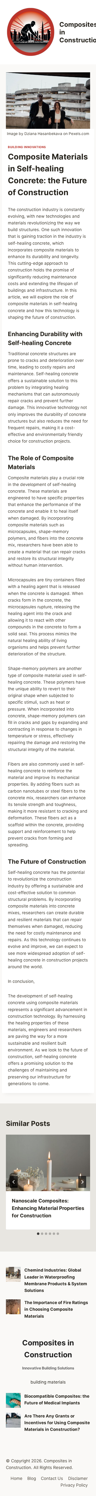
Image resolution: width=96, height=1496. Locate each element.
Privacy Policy (74, 1485)
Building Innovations (27, 147)
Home (16, 1478)
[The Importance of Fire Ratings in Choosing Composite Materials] (13, 1306)
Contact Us (52, 1478)
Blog (31, 1478)
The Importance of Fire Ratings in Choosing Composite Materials (56, 1309)
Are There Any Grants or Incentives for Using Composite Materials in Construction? (57, 1423)
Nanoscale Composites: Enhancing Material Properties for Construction (48, 1208)
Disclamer (78, 1478)
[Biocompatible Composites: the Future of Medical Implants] (13, 1400)
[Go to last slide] (14, 1182)
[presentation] (48, 1163)
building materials (48, 1382)
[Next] (82, 1182)
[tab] (38, 1233)
